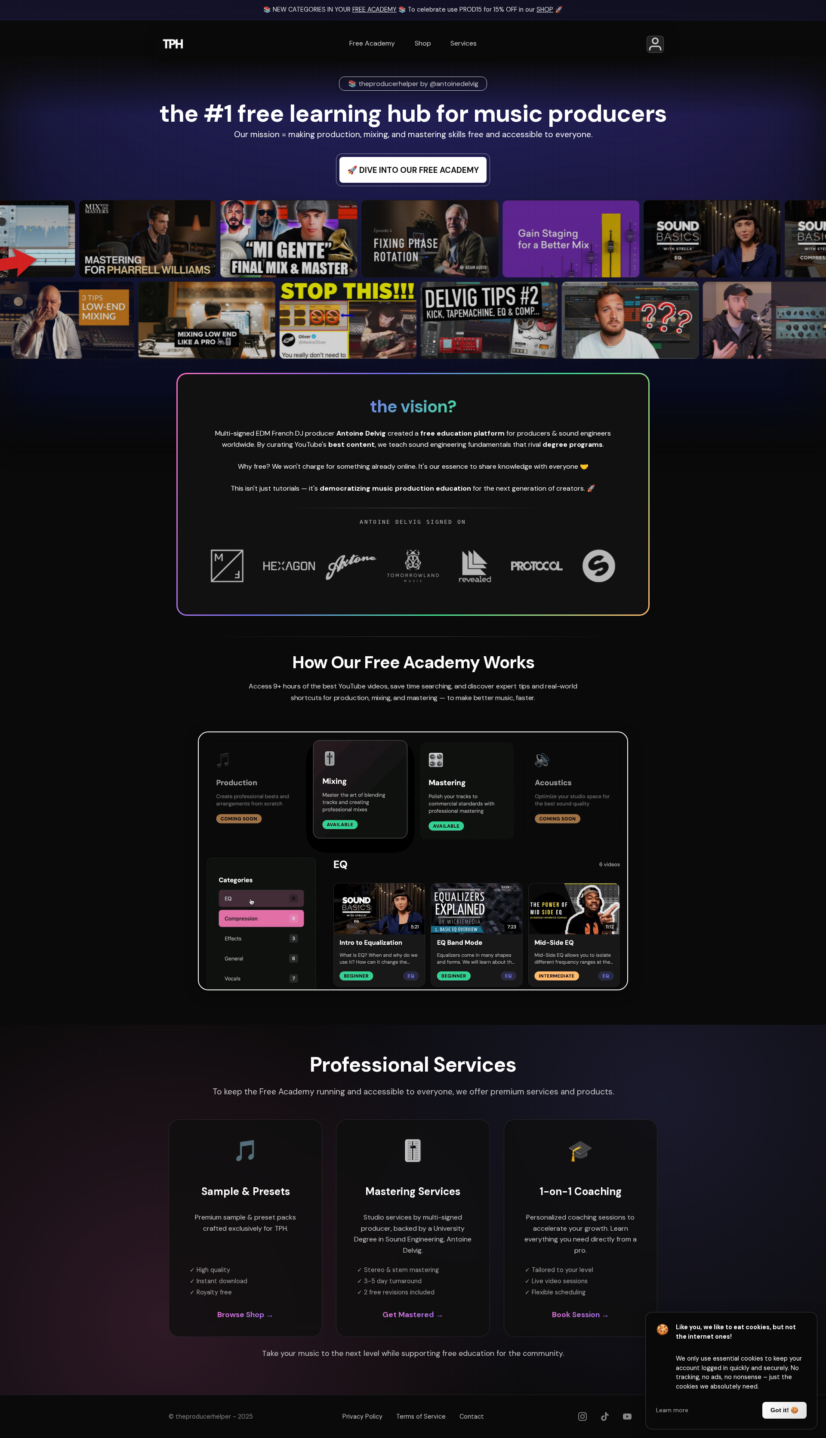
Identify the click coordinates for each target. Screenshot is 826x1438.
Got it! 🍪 (784, 1410)
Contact (471, 1416)
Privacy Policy (362, 1416)
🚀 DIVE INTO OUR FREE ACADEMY (413, 170)
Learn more (672, 1410)
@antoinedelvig (454, 83)
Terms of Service (421, 1416)
